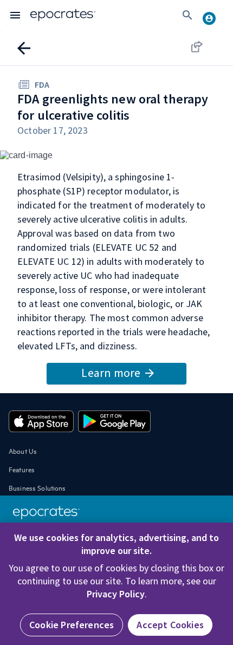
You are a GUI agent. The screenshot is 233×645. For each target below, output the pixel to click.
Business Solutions (37, 487)
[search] (187, 15)
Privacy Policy (116, 594)
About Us (23, 450)
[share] (207, 46)
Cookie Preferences (71, 624)
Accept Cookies (170, 624)
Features (22, 469)
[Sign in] (213, 15)
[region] (116, 584)
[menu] (15, 15)
